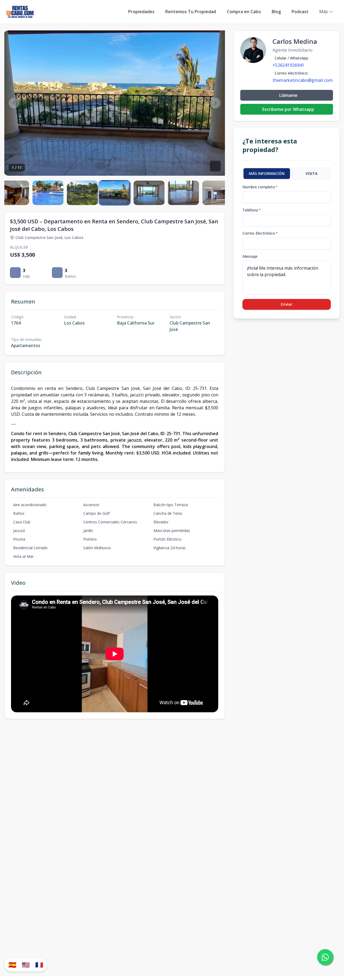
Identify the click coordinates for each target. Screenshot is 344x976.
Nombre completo (260, 186)
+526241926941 (288, 65)
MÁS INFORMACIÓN (267, 173)
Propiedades (141, 12)
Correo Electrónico (260, 233)
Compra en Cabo (244, 12)
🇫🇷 (39, 964)
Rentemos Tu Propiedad (190, 12)
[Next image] (215, 103)
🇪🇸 (12, 964)
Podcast (300, 12)
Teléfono (251, 210)
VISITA (311, 173)
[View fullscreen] (215, 166)
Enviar (286, 304)
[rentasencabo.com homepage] (20, 11)
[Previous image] (14, 103)
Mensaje (249, 256)
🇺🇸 (26, 964)
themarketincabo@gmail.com (303, 80)
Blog (276, 12)
